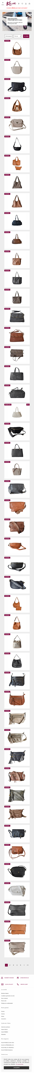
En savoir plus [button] (19, 1064)
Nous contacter (4, 998)
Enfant (2, 1016)
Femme (3, 1011)
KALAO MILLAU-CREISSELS (7, 1047)
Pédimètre (3, 1034)
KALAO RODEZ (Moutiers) (7, 1050)
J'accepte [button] (16, 1067)
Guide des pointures (5, 1027)
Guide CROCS (4, 1029)
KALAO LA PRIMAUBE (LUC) (7, 1045)
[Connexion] (26, 3)
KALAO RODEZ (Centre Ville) (7, 1042)
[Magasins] (19, 3)
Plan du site (3, 1000)
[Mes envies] (22, 3)
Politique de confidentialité (7, 1003)
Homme (3, 1013)
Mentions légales (5, 993)
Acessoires (3, 1018)
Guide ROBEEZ (4, 1032)
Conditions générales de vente (7, 995)
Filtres (26, 36)
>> (28, 965)
